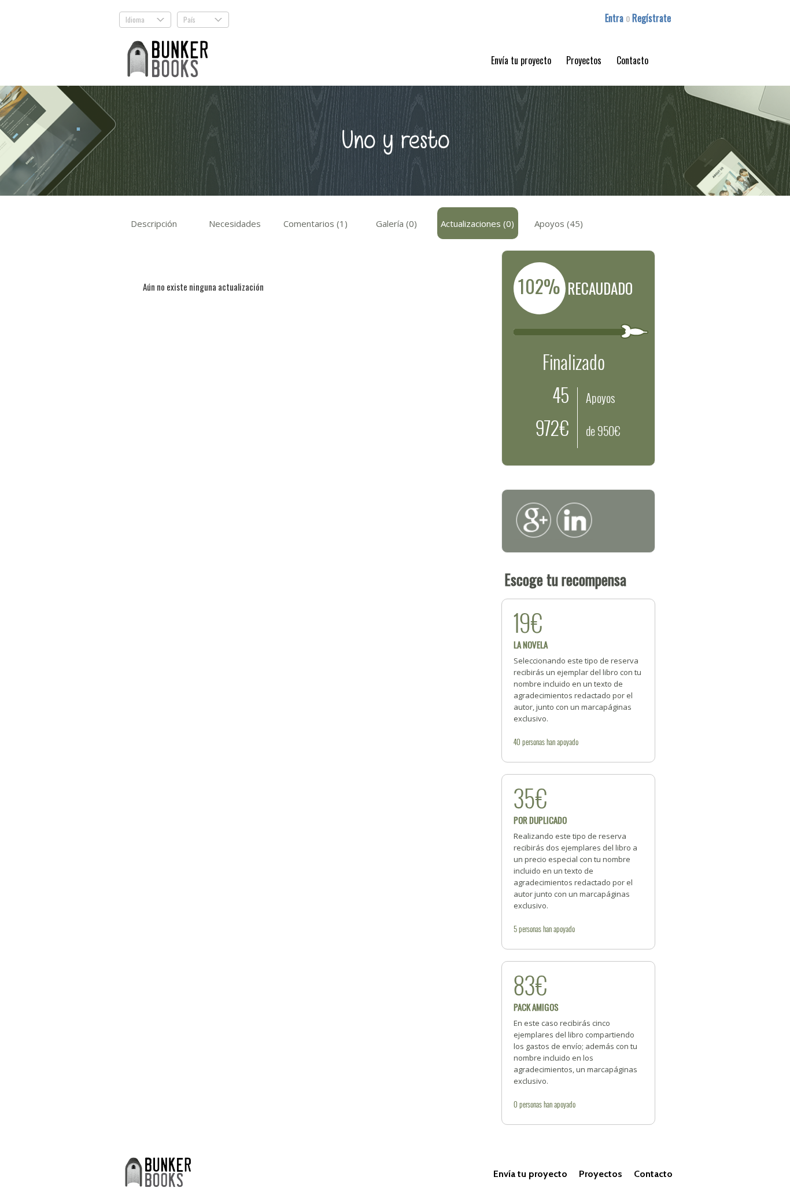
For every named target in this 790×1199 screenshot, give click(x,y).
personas (533, 741)
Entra (615, 18)
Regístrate (651, 18)
